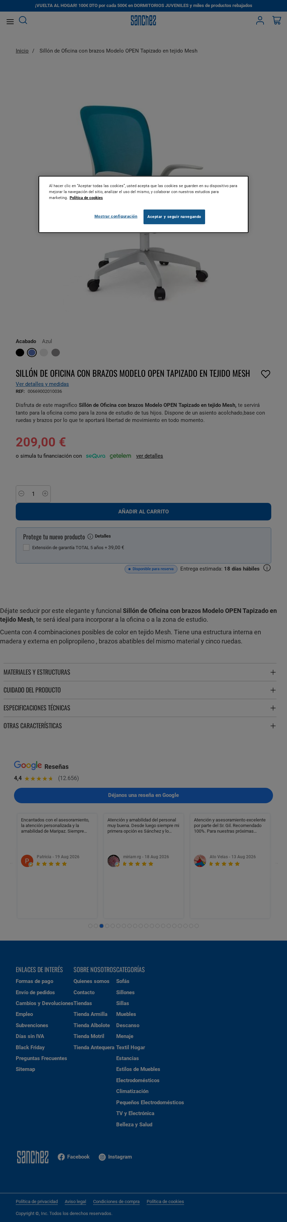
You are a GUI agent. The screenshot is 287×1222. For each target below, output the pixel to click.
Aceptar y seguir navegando (174, 216)
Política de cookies (86, 197)
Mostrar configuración (116, 216)
